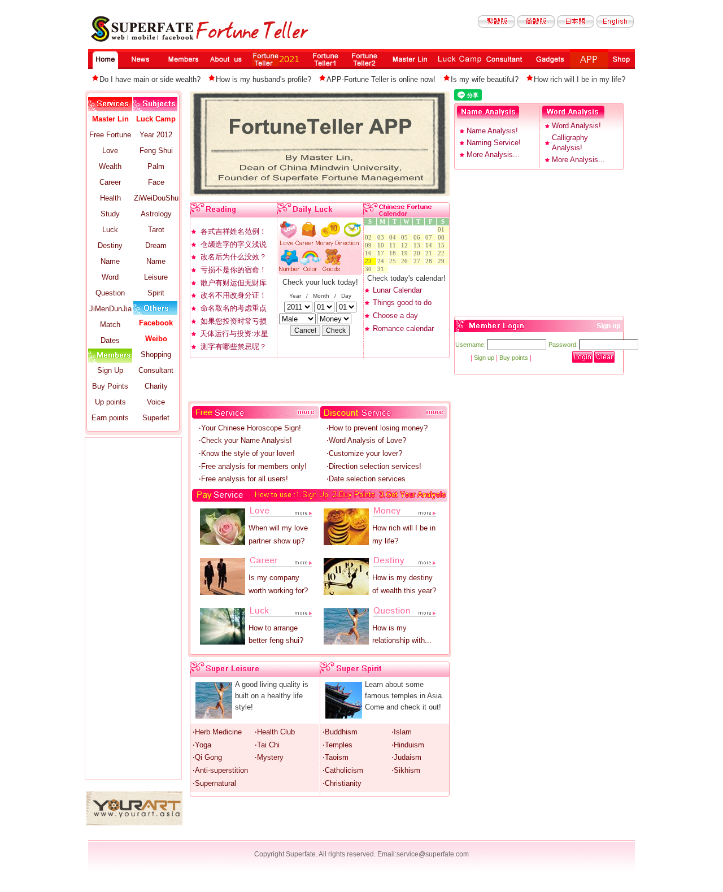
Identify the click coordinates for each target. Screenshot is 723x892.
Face (156, 182)
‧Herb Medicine (217, 732)
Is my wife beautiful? (485, 79)
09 (370, 245)
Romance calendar (403, 328)
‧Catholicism (343, 770)
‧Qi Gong (207, 757)
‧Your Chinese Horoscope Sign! (250, 428)
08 (443, 237)
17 (382, 253)
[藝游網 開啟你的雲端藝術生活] (134, 823)
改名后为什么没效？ (234, 257)
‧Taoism (336, 757)
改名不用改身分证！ (234, 295)
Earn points (110, 418)
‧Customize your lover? (364, 453)
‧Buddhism (340, 732)
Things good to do (402, 302)
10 (382, 245)
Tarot (156, 229)
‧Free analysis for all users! (243, 479)
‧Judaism (406, 757)
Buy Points (110, 386)
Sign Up (110, 370)
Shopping (156, 354)
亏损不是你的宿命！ (234, 270)
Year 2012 (156, 134)
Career (110, 182)
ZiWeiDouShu (156, 198)
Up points (110, 402)
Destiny (110, 245)
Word (110, 277)
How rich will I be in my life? (579, 79)
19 (406, 253)
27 (418, 261)
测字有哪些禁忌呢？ (234, 346)
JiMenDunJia (110, 308)
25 (394, 261)
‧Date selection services (366, 479)
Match (110, 324)
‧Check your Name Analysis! (245, 440)
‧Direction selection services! (373, 466)
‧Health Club (275, 732)
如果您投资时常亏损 (234, 321)
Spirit (155, 293)
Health (110, 198)
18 (394, 253)
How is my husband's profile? (263, 79)
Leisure (156, 277)
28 (430, 261)
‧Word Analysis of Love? (366, 440)
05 (406, 237)
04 (394, 237)
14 (430, 245)
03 (382, 237)
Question (110, 293)
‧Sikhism (405, 770)
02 (370, 237)
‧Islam (401, 732)
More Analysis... (493, 154)
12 (406, 245)
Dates (110, 340)
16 (370, 253)
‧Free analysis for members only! (253, 466)
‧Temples (337, 745)
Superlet (155, 418)
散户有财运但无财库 (234, 283)
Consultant (155, 370)
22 (443, 253)
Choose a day (395, 315)
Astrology (156, 214)
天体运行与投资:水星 (234, 333)
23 (370, 261)
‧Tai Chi (267, 745)
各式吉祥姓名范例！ (234, 231)
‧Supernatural (214, 783)
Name (110, 261)
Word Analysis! (576, 125)
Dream (156, 245)
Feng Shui (156, 150)
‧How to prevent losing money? (377, 428)
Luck (110, 229)
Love (110, 150)
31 (382, 269)
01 (443, 230)
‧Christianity (342, 783)
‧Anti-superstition (220, 770)
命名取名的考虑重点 (234, 308)
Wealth (110, 166)
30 (370, 269)
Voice (156, 402)
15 (443, 245)
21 (430, 253)
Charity (156, 386)
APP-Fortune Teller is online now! (380, 79)
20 (418, 253)
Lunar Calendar (397, 290)
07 (430, 237)
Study (110, 214)
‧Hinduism (407, 745)
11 (394, 245)
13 (418, 245)
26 (406, 261)
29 (443, 261)
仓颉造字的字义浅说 (234, 244)
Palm (155, 166)
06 (418, 237)
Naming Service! (494, 142)
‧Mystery (269, 757)
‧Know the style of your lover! (247, 453)
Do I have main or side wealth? (150, 79)
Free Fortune (110, 134)
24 (382, 261)
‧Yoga (202, 745)
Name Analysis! (492, 131)
